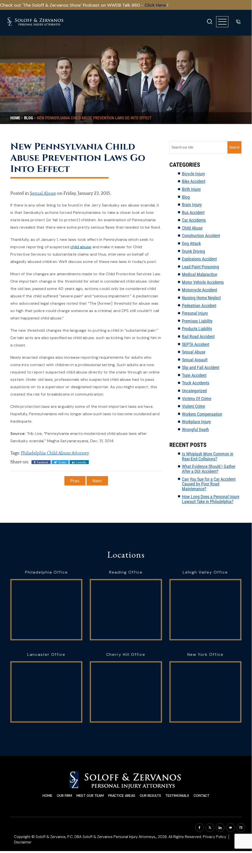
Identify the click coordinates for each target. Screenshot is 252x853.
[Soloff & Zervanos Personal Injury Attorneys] (35, 22)
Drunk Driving (193, 251)
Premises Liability (197, 321)
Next (97, 481)
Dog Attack (191, 243)
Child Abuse (192, 228)
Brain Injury (192, 204)
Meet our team (90, 795)
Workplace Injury (196, 421)
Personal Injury (195, 313)
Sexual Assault (195, 359)
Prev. (75, 481)
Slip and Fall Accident (200, 367)
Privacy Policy (214, 836)
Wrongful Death (195, 429)
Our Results (150, 795)
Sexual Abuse (43, 193)
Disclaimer (22, 842)
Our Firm (64, 795)
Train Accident (194, 375)
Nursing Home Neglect (201, 297)
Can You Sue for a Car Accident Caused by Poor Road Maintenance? (209, 484)
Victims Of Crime (196, 398)
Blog (186, 197)
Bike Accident (193, 181)
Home (47, 795)
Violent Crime (193, 406)
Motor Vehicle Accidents (203, 282)
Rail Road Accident (198, 336)
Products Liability (197, 328)
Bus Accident (193, 212)
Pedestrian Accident (199, 305)
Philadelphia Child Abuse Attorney (55, 453)
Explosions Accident (199, 258)
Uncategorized (194, 390)
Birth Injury (191, 189)
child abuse (80, 246)
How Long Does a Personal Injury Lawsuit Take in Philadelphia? (210, 499)
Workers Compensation (202, 414)
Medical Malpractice (199, 274)
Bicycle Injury (193, 173)
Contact (201, 795)
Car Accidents (194, 220)
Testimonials (177, 795)
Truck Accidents (195, 382)
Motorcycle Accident (199, 289)
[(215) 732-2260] (238, 21)
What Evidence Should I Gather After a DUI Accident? (208, 469)
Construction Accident (201, 235)
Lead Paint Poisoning (200, 266)
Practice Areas (121, 795)
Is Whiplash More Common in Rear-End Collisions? (207, 456)
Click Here (156, 5)
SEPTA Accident (195, 344)
